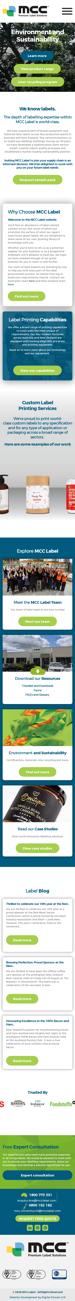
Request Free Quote (37, 1218)
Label (37, 890)
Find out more (37, 772)
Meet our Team (37, 621)
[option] (37, 487)
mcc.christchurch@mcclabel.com (37, 1210)
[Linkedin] (29, 1227)
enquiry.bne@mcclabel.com (36, 1200)
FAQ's (29, 694)
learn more (37, 55)
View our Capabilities (37, 370)
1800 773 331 (40, 1195)
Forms (38, 690)
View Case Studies (37, 848)
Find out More (26, 296)
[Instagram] (37, 1227)
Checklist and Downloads (37, 685)
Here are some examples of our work (37, 444)
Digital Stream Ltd (53, 1297)
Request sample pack (37, 180)
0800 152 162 (40, 1205)
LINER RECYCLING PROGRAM (37, 82)
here (32, 280)
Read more (22, 940)
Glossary (44, 694)
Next (70, 57)
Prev (4, 57)
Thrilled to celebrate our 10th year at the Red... (37, 904)
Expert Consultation (37, 1175)
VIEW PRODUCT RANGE (37, 69)
